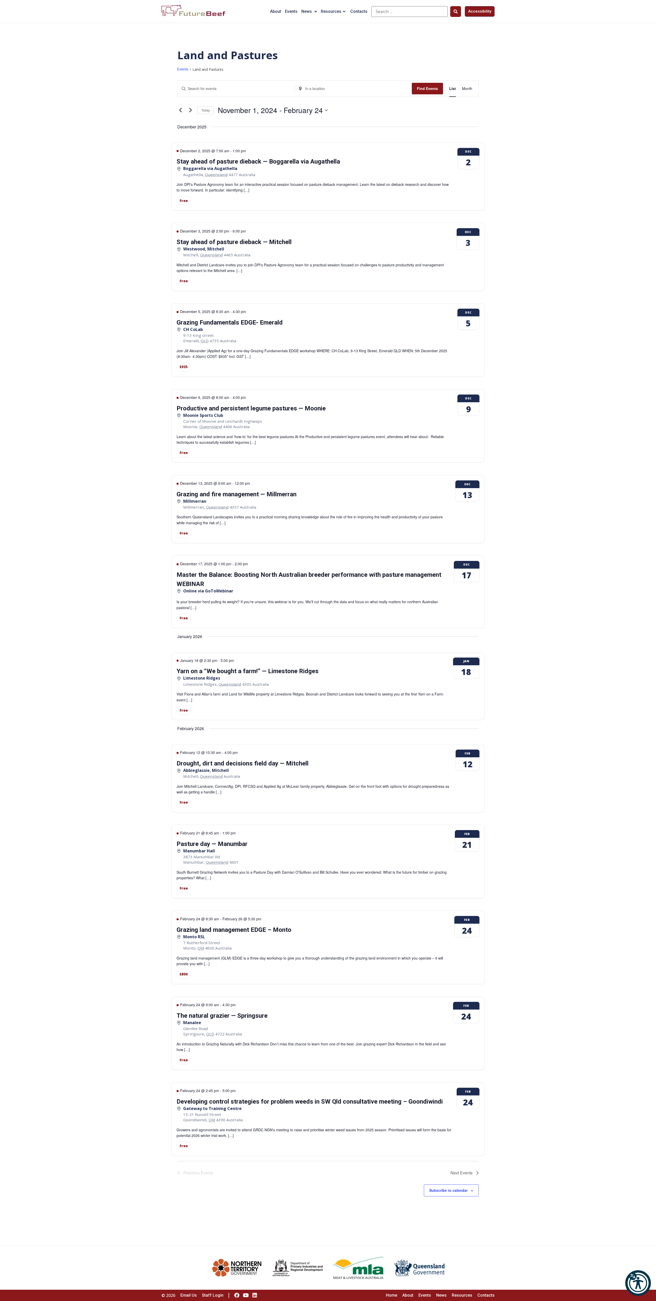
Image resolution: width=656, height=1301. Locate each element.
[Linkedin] (254, 1295)
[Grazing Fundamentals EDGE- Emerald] (328, 340)
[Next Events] (190, 110)
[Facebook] (236, 1295)
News (306, 11)
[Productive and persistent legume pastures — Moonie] (328, 425)
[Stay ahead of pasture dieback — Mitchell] (328, 257)
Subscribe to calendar (448, 1190)
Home (391, 1295)
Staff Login (212, 1295)
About (275, 11)
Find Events (427, 88)
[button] (638, 1283)
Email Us (188, 1295)
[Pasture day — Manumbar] (328, 861)
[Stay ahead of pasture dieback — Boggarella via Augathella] (328, 176)
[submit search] (455, 11)
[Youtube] (245, 1295)
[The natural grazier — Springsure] (328, 1033)
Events (291, 11)
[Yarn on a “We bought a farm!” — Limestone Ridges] (328, 686)
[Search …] (409, 11)
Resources (331, 11)
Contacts (358, 11)
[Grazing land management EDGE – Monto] (328, 947)
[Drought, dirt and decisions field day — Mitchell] (328, 778)
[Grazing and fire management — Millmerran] (328, 509)
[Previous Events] (180, 110)
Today (205, 110)
